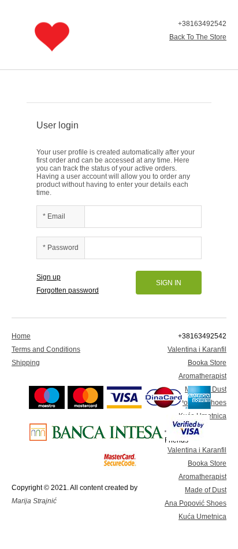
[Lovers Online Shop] (52, 37)
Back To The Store (197, 37)
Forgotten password (67, 290)
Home (21, 336)
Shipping (26, 363)
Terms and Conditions (46, 349)
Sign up (48, 277)
